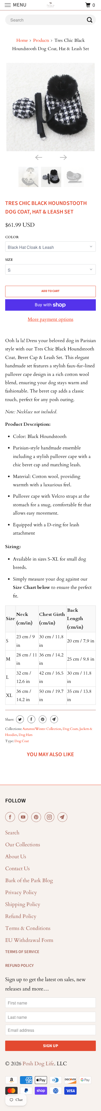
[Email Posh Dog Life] (63, 817)
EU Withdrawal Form (29, 940)
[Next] (63, 157)
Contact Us (17, 868)
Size (9, 259)
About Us (15, 856)
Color (12, 237)
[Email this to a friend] (53, 719)
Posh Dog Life (38, 1063)
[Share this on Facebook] (30, 719)
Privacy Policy (21, 892)
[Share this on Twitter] (19, 719)
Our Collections (22, 844)
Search (12, 832)
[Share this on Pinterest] (42, 719)
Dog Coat (22, 741)
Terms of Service (22, 952)
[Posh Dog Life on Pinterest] (37, 817)
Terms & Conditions (28, 928)
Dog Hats (25, 735)
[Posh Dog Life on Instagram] (50, 817)
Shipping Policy (22, 904)
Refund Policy (21, 916)
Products (41, 40)
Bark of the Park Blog (29, 880)
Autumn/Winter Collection (42, 729)
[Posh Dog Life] (50, 5)
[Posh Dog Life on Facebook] (11, 817)
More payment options (50, 319)
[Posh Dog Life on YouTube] (24, 817)
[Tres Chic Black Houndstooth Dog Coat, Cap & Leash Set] (50, 107)
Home (22, 40)
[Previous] (38, 157)
